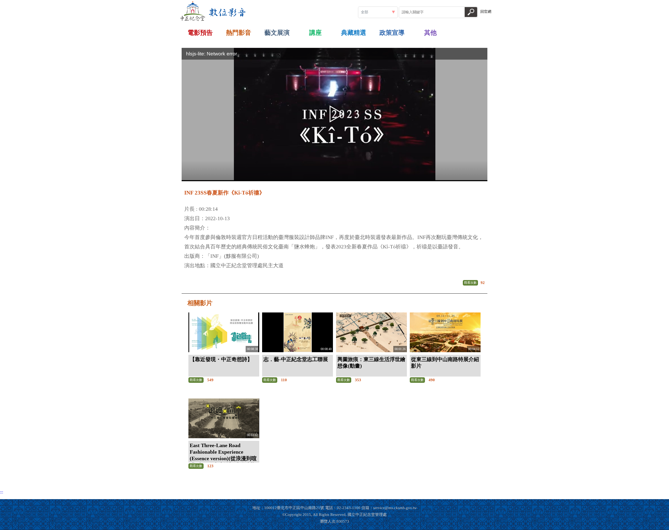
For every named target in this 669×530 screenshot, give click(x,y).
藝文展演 (277, 32)
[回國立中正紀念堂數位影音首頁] (213, 11)
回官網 (485, 12)
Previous (171, 31)
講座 (315, 32)
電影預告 (200, 32)
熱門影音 (238, 32)
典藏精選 (353, 32)
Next (498, 31)
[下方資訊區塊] (1, 496)
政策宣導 (392, 32)
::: (250, 2)
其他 (430, 32)
